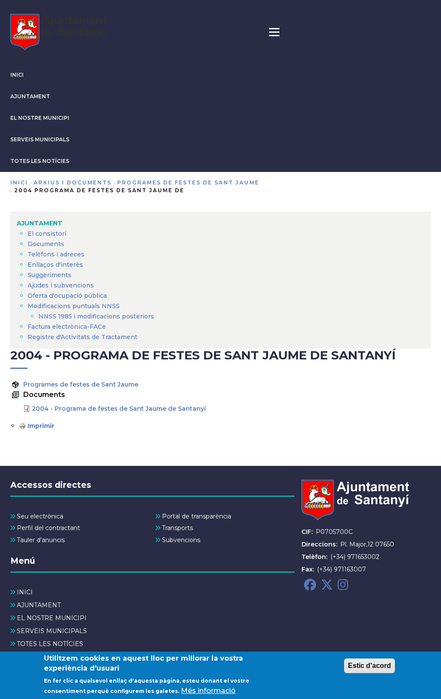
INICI (17, 75)
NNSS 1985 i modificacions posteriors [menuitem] (97, 316)
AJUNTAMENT (30, 96)
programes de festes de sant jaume (188, 182)
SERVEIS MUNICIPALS (39, 139)
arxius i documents (73, 182)
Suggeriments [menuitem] (49, 275)
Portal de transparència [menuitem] (196, 516)
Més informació (208, 691)
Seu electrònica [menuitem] (40, 516)
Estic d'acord (369, 665)
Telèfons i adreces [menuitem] (56, 254)
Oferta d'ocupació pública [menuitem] (67, 296)
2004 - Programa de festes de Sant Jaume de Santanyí (119, 408)
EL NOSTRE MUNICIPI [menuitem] (52, 618)
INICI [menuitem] (25, 592)
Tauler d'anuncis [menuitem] (41, 540)
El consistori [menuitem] (47, 233)
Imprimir (41, 426)
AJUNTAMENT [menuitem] (39, 223)
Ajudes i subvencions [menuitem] (61, 285)
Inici (19, 182)
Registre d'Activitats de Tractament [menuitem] (82, 337)
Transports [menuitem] (177, 528)
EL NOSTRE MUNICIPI (39, 118)
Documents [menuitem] (46, 244)
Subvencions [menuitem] (181, 540)
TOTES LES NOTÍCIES (39, 161)
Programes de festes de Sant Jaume (80, 384)
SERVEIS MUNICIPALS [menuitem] (52, 631)
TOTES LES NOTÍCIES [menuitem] (50, 644)
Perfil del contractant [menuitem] (48, 528)
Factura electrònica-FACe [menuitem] (67, 327)
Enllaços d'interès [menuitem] (55, 264)
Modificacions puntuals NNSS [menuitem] (74, 306)
